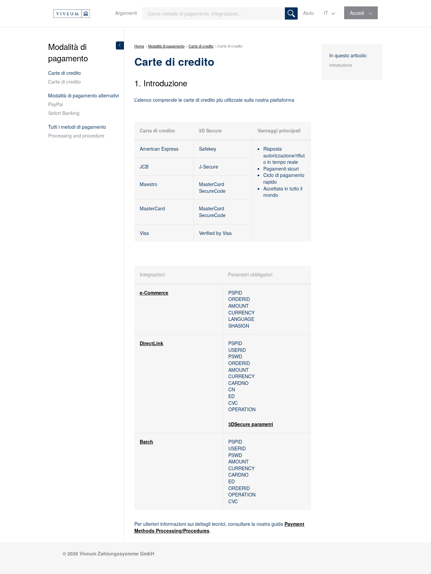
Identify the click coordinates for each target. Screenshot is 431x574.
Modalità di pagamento (166, 46)
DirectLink (151, 343)
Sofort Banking (63, 113)
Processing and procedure (76, 135)
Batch (146, 441)
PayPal (55, 104)
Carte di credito (64, 82)
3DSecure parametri (250, 424)
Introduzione (340, 65)
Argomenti (126, 12)
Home (139, 46)
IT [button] (327, 12)
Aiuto (308, 12)
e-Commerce (154, 292)
